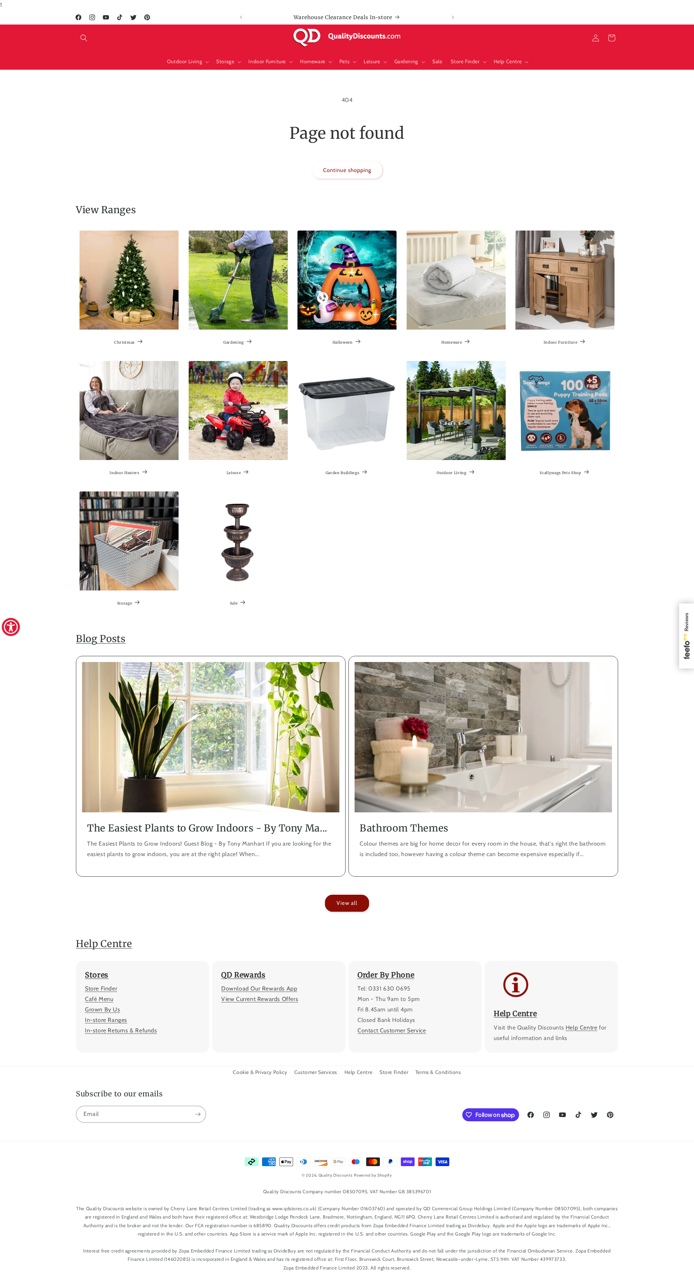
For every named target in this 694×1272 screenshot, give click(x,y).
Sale (233, 603)
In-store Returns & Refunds (121, 1030)
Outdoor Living (451, 472)
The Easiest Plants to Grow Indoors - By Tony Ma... (207, 828)
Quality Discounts (335, 1175)
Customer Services (315, 1072)
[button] (84, 38)
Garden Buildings (343, 472)
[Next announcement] (453, 17)
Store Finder (101, 988)
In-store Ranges (106, 1020)
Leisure (233, 472)
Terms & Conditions (438, 1072)
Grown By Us (102, 1009)
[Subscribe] (198, 1114)
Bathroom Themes (404, 828)
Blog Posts (101, 639)
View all (347, 903)
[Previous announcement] (241, 17)
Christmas (124, 342)
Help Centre (104, 944)
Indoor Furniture (561, 342)
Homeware (451, 342)
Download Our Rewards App (259, 988)
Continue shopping (347, 170)
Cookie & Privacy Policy (260, 1072)
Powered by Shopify (373, 1175)
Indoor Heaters (124, 472)
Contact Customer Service (391, 1030)
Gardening (233, 342)
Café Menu (99, 999)
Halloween (343, 342)
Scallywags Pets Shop (560, 472)
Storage (124, 603)
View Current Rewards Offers (259, 999)
